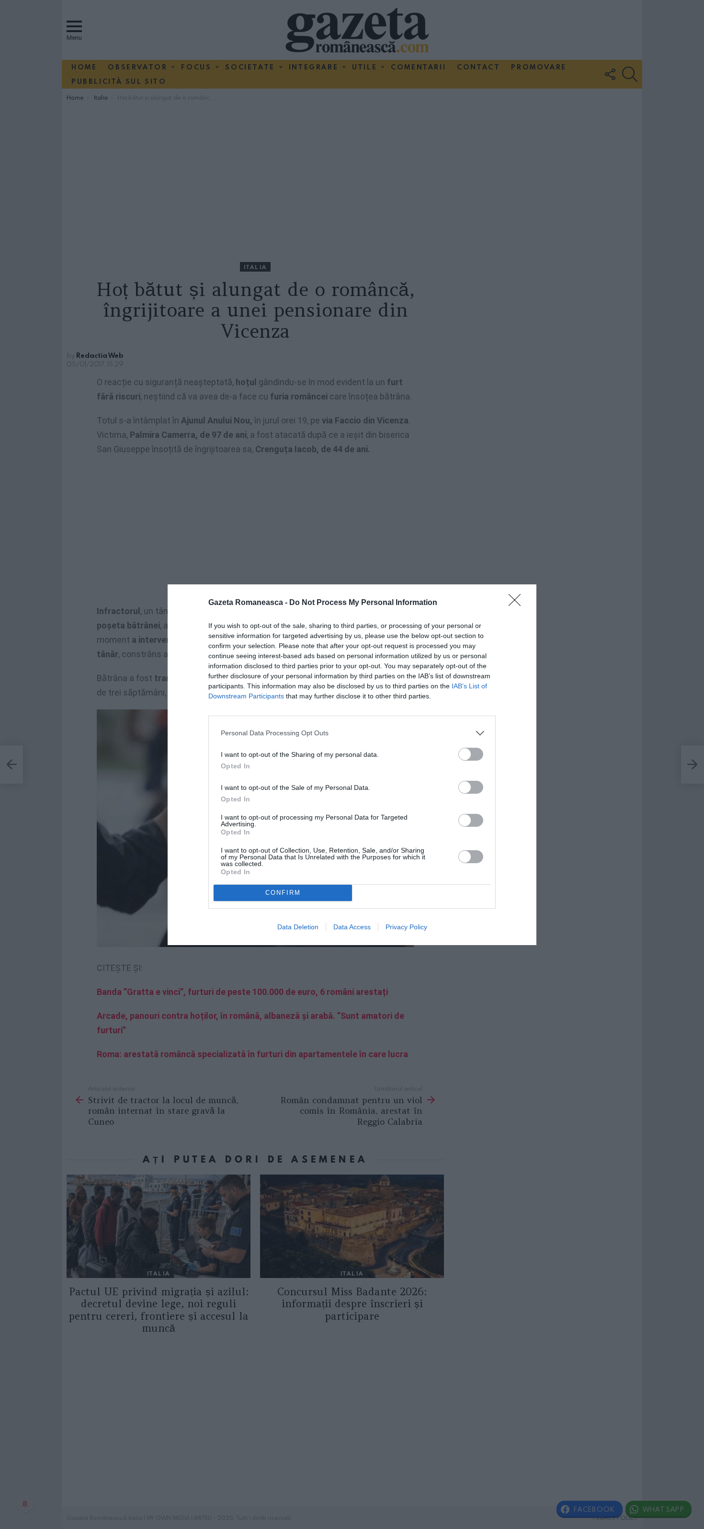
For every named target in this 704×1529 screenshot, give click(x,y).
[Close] (518, 603)
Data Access (352, 927)
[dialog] (352, 764)
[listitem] (352, 733)
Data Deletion (297, 927)
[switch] (470, 754)
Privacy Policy (406, 927)
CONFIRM (283, 892)
